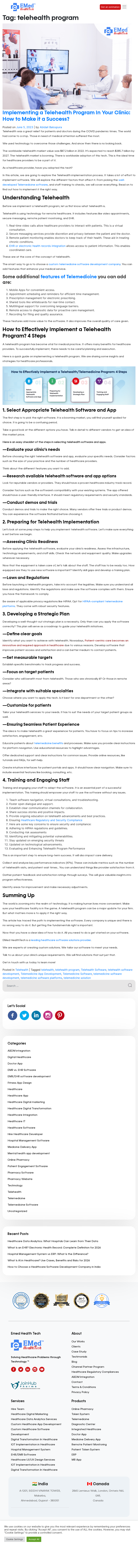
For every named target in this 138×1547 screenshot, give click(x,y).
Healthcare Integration (22, 1115)
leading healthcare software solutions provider (61, 940)
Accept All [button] (34, 1539)
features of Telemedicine (69, 277)
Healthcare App (18, 1095)
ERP (74, 1454)
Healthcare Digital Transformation (29, 1108)
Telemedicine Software (77, 973)
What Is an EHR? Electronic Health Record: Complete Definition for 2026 (54, 1247)
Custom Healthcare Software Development (30, 1432)
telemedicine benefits (48, 743)
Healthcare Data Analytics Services (34, 1419)
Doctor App (15, 1063)
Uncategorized (17, 1211)
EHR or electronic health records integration (37, 246)
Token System (81, 1414)
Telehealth (21, 969)
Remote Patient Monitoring (89, 1444)
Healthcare (15, 1089)
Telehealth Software (93, 969)
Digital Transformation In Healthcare (34, 1439)
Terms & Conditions (84, 1387)
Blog (74, 1362)
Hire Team (17, 1409)
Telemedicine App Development (41, 973)
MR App (76, 1460)
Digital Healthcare (19, 1057)
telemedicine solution (77, 977)
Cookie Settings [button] (14, 1539)
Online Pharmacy (18, 1160)
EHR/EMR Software (23, 1454)
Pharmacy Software (21, 1172)
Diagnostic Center (83, 1424)
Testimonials (79, 1357)
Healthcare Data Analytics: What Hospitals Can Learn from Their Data (53, 1241)
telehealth (47, 969)
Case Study (79, 1351)
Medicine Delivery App (22, 1147)
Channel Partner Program (88, 1367)
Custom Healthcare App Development (36, 1424)
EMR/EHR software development (29, 1076)
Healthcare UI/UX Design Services (33, 1460)
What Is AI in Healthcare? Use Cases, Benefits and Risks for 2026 (49, 1260)
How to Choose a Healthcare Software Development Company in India (54, 1267)
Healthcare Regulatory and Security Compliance (51, 820)
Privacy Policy (80, 1392)
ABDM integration (19, 1051)
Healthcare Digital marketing (26, 1102)
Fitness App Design (20, 1083)
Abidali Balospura (51, 127)
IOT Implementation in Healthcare (33, 1444)
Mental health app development (29, 1153)
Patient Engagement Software (28, 1166)
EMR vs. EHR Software (22, 1070)
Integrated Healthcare (86, 1429)
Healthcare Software (21, 1128)
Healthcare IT (16, 1121)
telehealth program (67, 969)
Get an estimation (110, 7)
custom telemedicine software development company (84, 264)
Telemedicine (16, 1198)
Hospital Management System (30, 1449)
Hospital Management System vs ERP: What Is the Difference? (48, 1254)
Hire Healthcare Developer (25, 1134)
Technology (15, 1185)
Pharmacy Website (20, 1179)
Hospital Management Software (28, 1140)
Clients (76, 1346)
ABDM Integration (83, 1377)
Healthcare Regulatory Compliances (95, 1372)
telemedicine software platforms (41, 977)
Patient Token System (86, 1449)
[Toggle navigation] (124, 6)
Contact (77, 1382)
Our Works (78, 1341)
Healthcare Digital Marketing (29, 1414)
